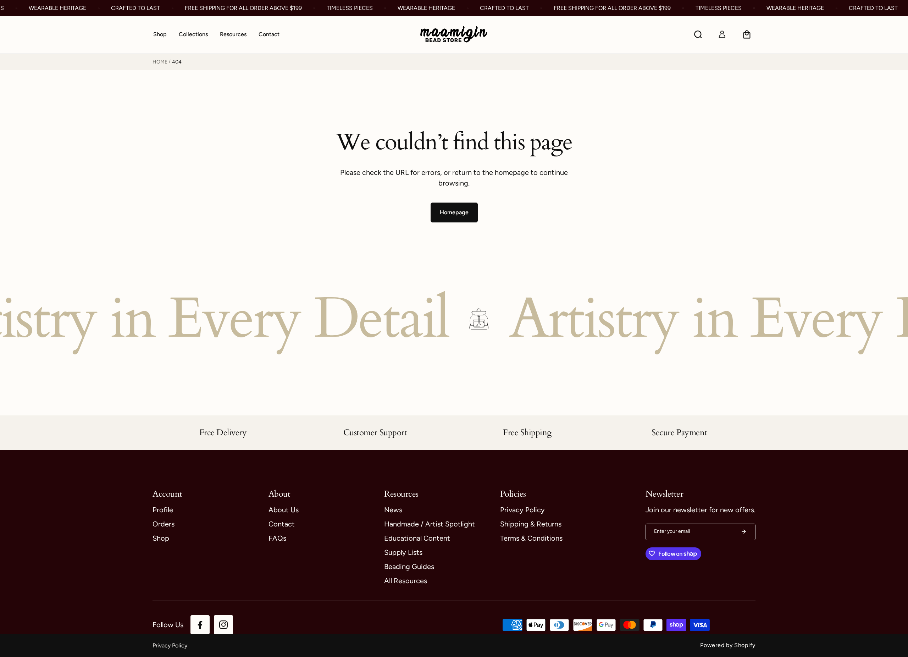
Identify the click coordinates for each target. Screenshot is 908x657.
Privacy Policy (170, 645)
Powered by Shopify (727, 645)
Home (160, 62)
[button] (193, 34)
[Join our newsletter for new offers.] (744, 531)
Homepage (454, 212)
